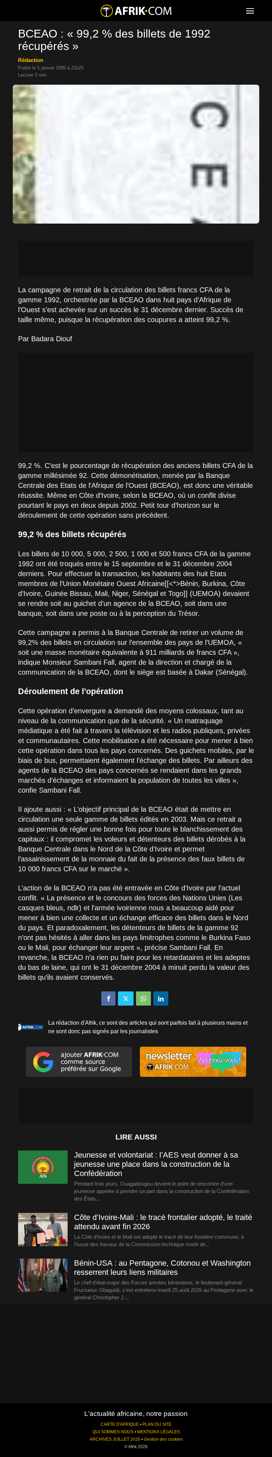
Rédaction (30, 60)
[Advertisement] (136, 258)
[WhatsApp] (143, 998)
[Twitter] (126, 998)
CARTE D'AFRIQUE (120, 1424)
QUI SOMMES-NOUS (113, 1431)
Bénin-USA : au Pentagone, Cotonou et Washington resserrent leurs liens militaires (162, 1268)
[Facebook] (108, 998)
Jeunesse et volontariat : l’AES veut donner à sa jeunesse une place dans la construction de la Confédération (156, 1164)
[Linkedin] (160, 998)
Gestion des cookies (163, 1439)
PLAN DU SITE (156, 1424)
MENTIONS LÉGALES (158, 1431)
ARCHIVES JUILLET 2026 (115, 1439)
